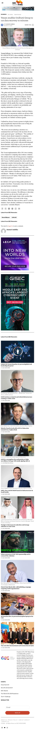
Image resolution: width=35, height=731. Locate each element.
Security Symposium (7, 687)
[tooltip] (2, 208)
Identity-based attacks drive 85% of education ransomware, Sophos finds (15, 428)
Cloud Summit (5, 684)
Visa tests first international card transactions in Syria (17, 645)
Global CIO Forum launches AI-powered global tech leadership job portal (16, 364)
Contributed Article (7, 463)
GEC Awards (4, 690)
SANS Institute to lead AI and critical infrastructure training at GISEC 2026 (16, 397)
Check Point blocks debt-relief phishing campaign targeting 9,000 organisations (16, 587)
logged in (10, 226)
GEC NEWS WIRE (6, 367)
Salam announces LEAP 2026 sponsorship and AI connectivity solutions (15, 555)
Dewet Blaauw (6, 217)
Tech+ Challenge (5, 696)
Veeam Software (6, 53)
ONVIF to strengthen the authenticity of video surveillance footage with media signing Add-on (15, 460)
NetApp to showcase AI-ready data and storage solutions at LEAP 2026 (15, 525)
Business (3, 14)
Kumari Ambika (10, 24)
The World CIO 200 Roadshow (9, 693)
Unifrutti (14, 217)
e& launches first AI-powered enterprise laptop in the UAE (17, 617)
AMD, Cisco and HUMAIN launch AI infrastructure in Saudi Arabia (17, 491)
